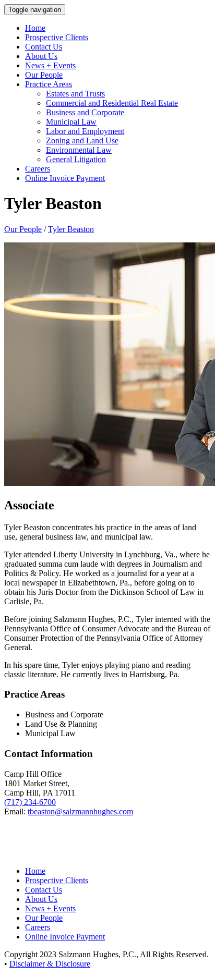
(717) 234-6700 (30, 802)
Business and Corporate (85, 112)
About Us (41, 56)
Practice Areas (48, 84)
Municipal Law (71, 121)
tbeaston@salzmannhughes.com (80, 811)
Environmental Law (79, 149)
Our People (44, 74)
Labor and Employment (85, 131)
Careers (37, 168)
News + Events (50, 65)
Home (35, 27)
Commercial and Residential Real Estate (112, 103)
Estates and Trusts (75, 93)
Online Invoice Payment (65, 178)
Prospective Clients (56, 37)
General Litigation (76, 159)
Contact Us (43, 46)
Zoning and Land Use (82, 140)
